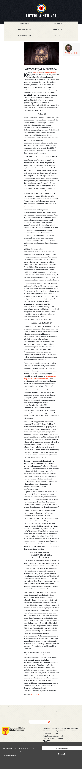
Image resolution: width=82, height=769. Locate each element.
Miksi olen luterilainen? (34, 712)
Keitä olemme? (10, 707)
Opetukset (57, 24)
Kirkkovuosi (57, 29)
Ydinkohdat (24, 24)
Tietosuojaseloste (9, 755)
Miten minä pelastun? (68, 707)
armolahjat (35, 694)
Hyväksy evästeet (62, 748)
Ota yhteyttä (52, 712)
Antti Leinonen (72, 53)
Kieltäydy (62, 754)
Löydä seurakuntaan (48, 707)
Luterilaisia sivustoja (28, 707)
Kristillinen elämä (50, 72)
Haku (57, 35)
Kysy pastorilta (24, 29)
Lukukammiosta (24, 35)
